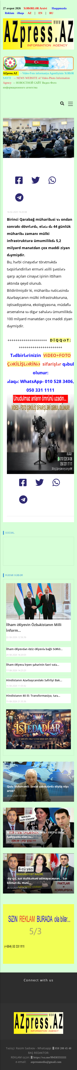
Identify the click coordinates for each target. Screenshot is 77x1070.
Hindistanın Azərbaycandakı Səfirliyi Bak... (34, 680)
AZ (29, 13)
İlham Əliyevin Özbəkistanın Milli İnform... (33, 627)
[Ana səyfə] (38, 35)
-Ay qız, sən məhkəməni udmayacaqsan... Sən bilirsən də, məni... (37, 881)
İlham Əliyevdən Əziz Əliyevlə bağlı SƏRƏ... (34, 649)
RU (51, 13)
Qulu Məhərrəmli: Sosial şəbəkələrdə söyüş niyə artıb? (38, 789)
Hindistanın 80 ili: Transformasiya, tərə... (33, 695)
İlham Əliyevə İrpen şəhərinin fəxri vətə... (32, 664)
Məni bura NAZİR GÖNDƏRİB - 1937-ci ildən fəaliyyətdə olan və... (35, 835)
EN (40, 13)
